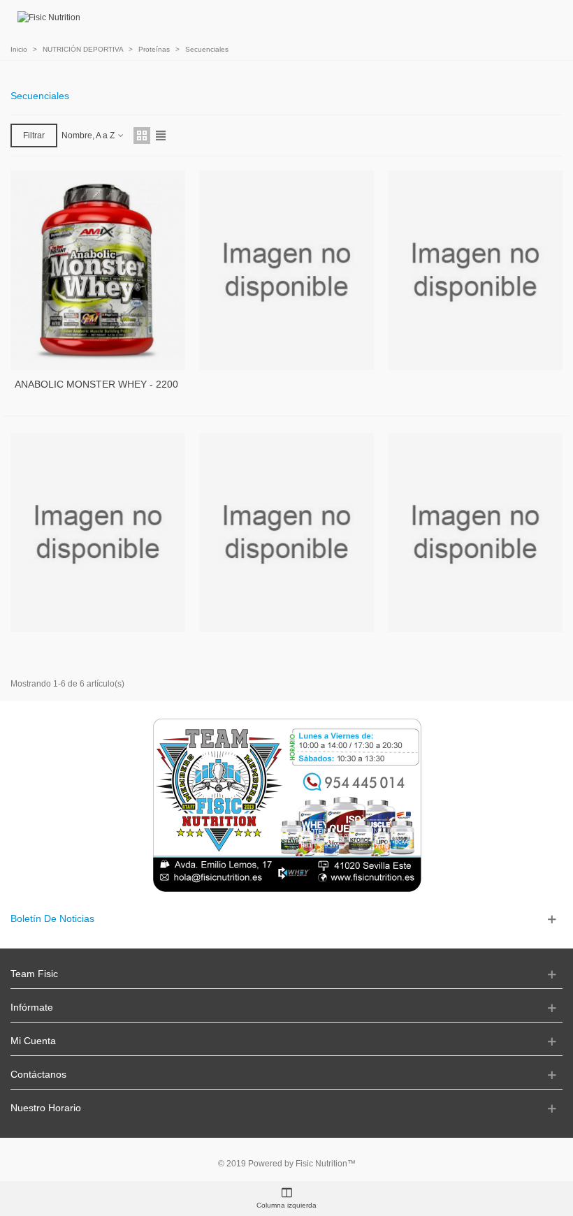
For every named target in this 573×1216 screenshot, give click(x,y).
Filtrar (34, 135)
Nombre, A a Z (89, 135)
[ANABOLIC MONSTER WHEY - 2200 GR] (97, 270)
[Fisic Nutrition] (48, 17)
